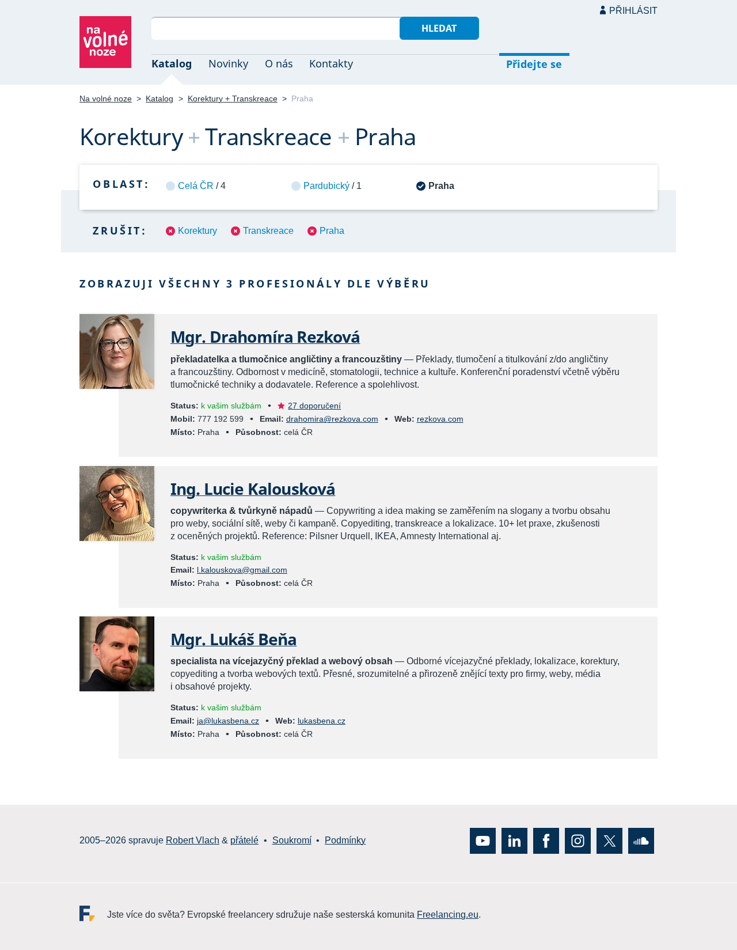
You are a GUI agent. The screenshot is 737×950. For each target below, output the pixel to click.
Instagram (578, 840)
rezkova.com (440, 418)
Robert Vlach (192, 840)
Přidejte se (534, 64)
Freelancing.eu (93, 913)
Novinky (228, 63)
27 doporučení (314, 405)
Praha (332, 231)
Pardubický (326, 186)
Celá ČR (196, 186)
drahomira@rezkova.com (332, 418)
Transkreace (268, 231)
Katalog (171, 63)
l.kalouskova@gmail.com (242, 569)
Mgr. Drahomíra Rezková (265, 336)
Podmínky (345, 840)
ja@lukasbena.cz (228, 720)
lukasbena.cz (321, 720)
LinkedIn (514, 840)
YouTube (483, 840)
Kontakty (331, 63)
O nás (279, 63)
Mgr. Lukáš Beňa (233, 639)
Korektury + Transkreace (233, 98)
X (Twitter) (609, 840)
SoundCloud (641, 840)
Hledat (439, 28)
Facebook (546, 840)
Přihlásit (633, 11)
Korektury (197, 231)
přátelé (244, 840)
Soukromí (291, 840)
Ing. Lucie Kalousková (252, 488)
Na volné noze (105, 98)
